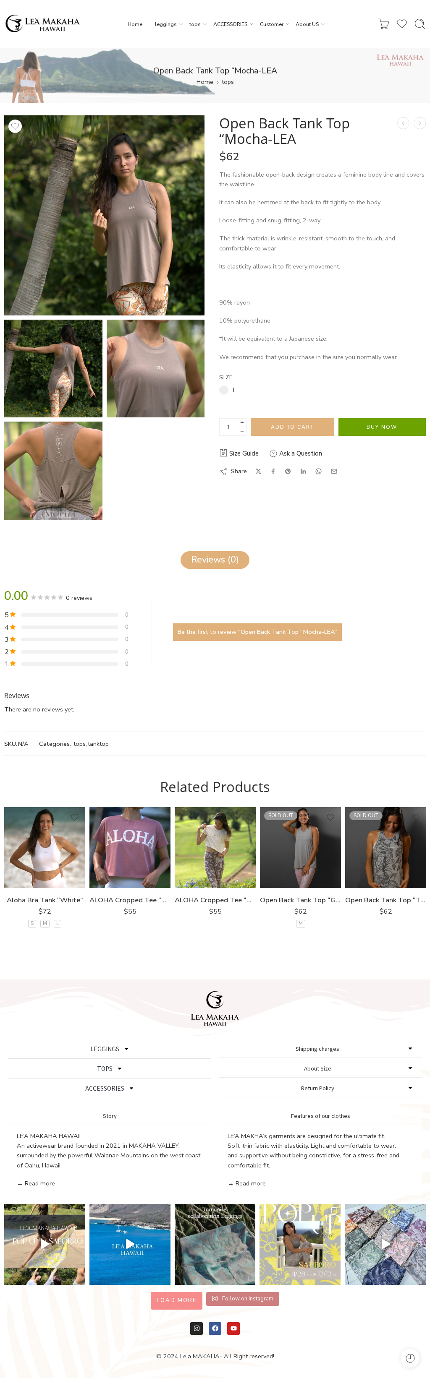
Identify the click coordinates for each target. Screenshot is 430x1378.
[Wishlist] (15, 126)
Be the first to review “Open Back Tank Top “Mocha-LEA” (257, 632)
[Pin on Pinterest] (288, 471)
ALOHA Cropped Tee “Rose (129, 900)
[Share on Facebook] (273, 471)
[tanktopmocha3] (156, 369)
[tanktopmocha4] (53, 471)
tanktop (98, 744)
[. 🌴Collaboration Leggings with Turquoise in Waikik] (215, 1244)
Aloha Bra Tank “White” (45, 900)
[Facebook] (215, 1328)
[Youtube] (233, 1328)
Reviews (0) (215, 559)
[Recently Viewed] (410, 1358)
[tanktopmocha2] (53, 369)
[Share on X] (258, 471)
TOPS (105, 1068)
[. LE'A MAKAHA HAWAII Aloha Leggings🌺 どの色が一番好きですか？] (385, 1244)
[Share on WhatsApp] (318, 471)
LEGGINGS (104, 1049)
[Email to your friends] (334, 471)
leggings (166, 24)
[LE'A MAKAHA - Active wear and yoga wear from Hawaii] (42, 24)
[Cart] (384, 24)
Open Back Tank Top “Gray (300, 900)
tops (195, 24)
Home (135, 24)
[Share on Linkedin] (303, 471)
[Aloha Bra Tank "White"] (44, 847)
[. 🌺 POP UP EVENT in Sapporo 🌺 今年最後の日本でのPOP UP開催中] (44, 1244)
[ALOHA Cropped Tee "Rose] (129, 847)
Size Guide (243, 453)
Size (226, 377)
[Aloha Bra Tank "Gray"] (403, 123)
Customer (271, 24)
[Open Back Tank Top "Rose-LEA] (420, 123)
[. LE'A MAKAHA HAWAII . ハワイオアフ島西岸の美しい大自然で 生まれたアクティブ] (129, 1244)
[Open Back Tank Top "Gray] (300, 847)
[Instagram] (196, 1328)
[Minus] (242, 431)
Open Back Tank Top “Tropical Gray (385, 900)
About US (307, 24)
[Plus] (242, 422)
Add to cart (292, 427)
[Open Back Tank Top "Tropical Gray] (385, 847)
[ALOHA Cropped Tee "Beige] (215, 847)
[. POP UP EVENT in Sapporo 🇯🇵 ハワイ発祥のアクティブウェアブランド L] (300, 1244)
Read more (40, 1183)
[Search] (420, 24)
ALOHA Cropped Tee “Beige (215, 900)
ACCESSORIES (230, 24)
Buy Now (382, 427)
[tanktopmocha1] (104, 215)
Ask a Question (300, 453)
